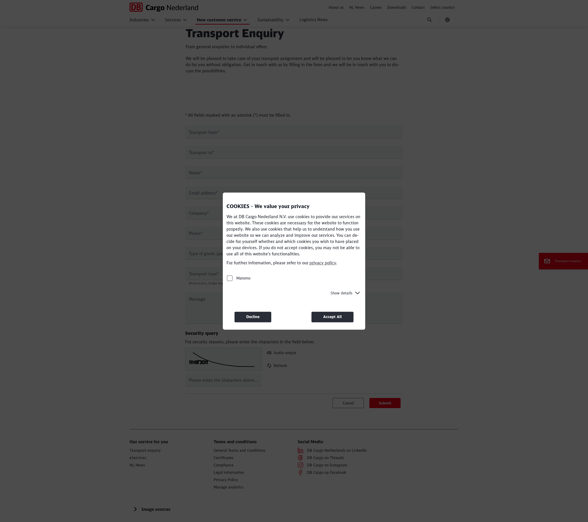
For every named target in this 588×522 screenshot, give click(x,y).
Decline (253, 317)
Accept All (332, 317)
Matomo (242, 278)
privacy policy (322, 262)
